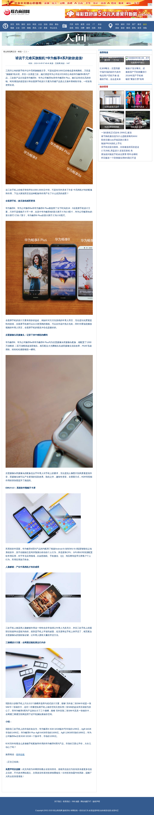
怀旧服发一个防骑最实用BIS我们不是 (118, 158)
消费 (82, 28)
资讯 (18, 24)
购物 (29, 28)
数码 (128, 28)
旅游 (123, 28)
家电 (134, 28)
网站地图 (84, 801)
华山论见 (53, 28)
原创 (51, 24)
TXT (89, 801)
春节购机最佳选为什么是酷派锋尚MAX (119, 136)
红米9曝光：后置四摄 (110, 68)
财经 (23, 24)
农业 (100, 24)
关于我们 (58, 801)
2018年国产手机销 (134, 75)
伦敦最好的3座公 (138, 63)
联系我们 (66, 801)
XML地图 (75, 801)
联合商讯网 (57, 810)
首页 (12, 24)
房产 (134, 24)
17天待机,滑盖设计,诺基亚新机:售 (117, 150)
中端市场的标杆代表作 (110, 72)
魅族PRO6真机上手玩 (111, 143)
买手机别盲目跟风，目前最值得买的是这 (120, 147)
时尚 (77, 24)
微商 (88, 28)
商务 (100, 28)
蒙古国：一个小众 (112, 60)
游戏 (71, 28)
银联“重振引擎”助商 (135, 79)
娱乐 (29, 24)
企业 (40, 24)
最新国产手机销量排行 (136, 72)
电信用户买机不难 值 (109, 75)
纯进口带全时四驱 (112, 127)
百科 (23, 28)
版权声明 (96, 801)
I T (94, 24)
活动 (45, 24)
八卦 (40, 28)
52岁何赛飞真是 (137, 107)
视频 (12, 28)
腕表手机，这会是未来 (110, 79)
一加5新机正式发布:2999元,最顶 (116, 132)
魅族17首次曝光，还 (135, 68)
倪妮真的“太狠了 (137, 127)
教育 (139, 24)
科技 (34, 24)
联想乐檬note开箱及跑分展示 (115, 140)
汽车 (71, 24)
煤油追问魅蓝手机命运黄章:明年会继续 (119, 154)
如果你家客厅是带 (112, 107)
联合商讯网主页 (9, 52)
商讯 (34, 28)
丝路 (93, 28)
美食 (45, 28)
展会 (57, 24)
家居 (82, 24)
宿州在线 (20, 754)
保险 (145, 28)
